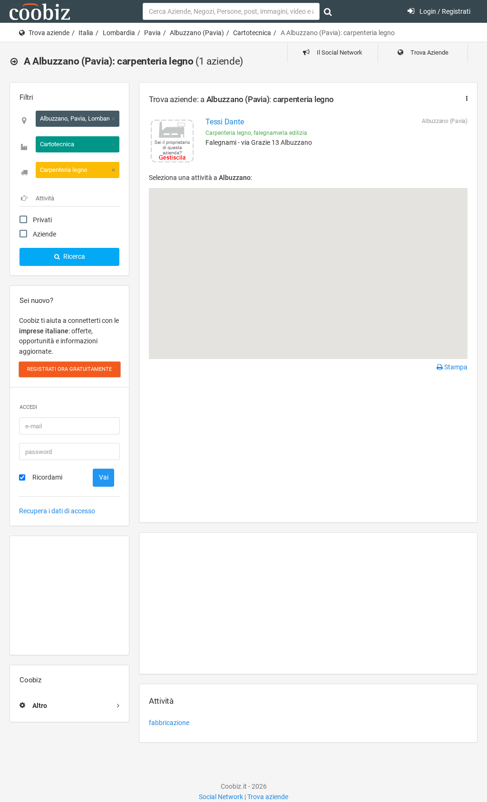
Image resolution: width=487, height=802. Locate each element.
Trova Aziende (428, 52)
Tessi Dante (224, 121)
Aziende (44, 234)
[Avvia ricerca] (328, 12)
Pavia (152, 33)
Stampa (455, 367)
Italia (85, 33)
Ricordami (47, 477)
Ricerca (73, 256)
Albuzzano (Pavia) (197, 33)
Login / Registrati (444, 11)
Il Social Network (338, 52)
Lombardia (119, 33)
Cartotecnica (252, 33)
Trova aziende (49, 33)
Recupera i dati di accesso (57, 511)
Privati (42, 220)
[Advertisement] (69, 595)
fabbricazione (169, 723)
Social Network (221, 797)
